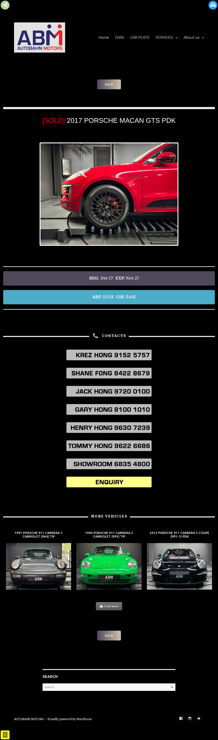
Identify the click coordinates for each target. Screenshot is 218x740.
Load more (111, 606)
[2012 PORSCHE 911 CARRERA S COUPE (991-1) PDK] (179, 561)
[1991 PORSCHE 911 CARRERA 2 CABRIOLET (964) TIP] (38, 561)
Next (184, 194)
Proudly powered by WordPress (69, 719)
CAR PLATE (140, 37)
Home (104, 37)
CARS (119, 37)
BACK (109, 84)
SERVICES (164, 37)
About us (191, 37)
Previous (34, 194)
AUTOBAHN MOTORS (29, 719)
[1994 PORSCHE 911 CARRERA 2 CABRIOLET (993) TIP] (109, 561)
